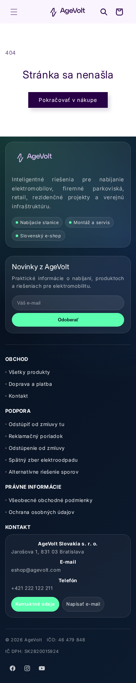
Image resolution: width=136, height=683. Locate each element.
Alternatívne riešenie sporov (44, 472)
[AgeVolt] (34, 157)
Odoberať (68, 319)
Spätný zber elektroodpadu (43, 460)
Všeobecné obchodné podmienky (51, 500)
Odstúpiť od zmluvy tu (36, 424)
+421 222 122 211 (32, 588)
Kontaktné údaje (35, 604)
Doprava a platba (30, 384)
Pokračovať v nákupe (68, 100)
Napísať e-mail (83, 604)
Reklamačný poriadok (36, 436)
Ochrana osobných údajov (42, 512)
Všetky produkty (29, 372)
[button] (14, 12)
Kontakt (18, 396)
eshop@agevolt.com (36, 570)
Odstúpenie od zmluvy (37, 448)
